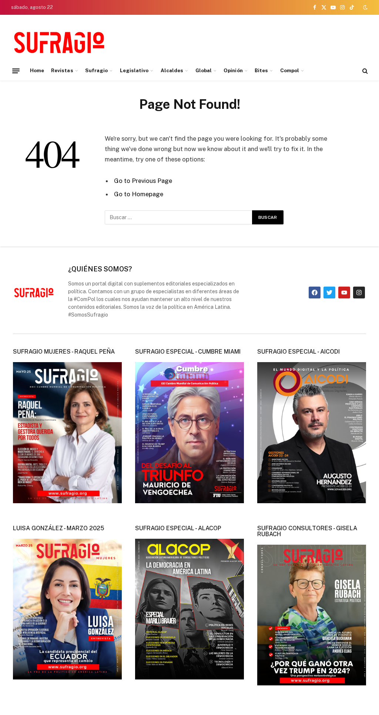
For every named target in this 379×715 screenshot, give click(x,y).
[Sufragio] (59, 41)
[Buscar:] (179, 217)
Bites (261, 70)
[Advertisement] (233, 40)
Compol (289, 70)
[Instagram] (359, 292)
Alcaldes (172, 70)
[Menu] (16, 70)
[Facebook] (315, 292)
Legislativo (134, 70)
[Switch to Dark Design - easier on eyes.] (364, 7)
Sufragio (96, 70)
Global (203, 70)
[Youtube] (344, 292)
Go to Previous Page (143, 180)
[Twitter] (329, 292)
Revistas (62, 70)
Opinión (233, 70)
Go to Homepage (138, 194)
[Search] (364, 71)
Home (37, 70)
